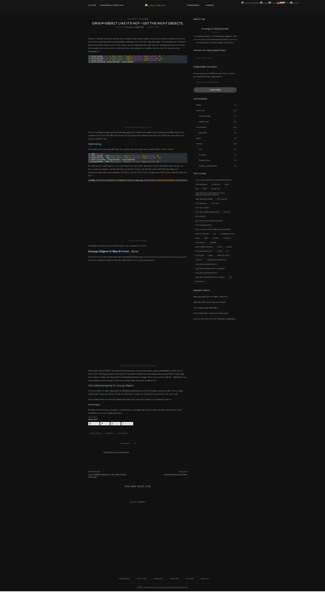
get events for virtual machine (208, 221)
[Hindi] (281, 3)
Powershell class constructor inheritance (211, 313)
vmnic (210, 255)
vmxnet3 (198, 260)
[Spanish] (294, 3)
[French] (273, 3)
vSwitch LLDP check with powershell (209, 302)
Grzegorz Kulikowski (134, 27)
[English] (264, 3)
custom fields (201, 184)
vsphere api (217, 121)
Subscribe (215, 90)
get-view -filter (202, 208)
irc (214, 234)
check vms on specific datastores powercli (213, 180)
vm (227, 251)
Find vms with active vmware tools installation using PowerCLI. (209, 194)
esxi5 (205, 189)
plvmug (216, 238)
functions (217, 132)
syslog (229, 247)
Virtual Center (217, 160)
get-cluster (222, 199)
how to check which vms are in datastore (212, 229)
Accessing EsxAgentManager (206, 308)
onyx (206, 238)
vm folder (199, 255)
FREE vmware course (203, 199)
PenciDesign (183, 587)
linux (197, 238)
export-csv (215, 189)
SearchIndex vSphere (204, 247)
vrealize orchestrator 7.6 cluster (210, 268)
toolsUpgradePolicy (204, 251)
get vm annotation (203, 225)
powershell (123, 433)
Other (216, 105)
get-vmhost (200, 216)
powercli (109, 433)
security (217, 155)
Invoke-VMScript (202, 234)
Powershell (193, 5)
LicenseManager (227, 234)
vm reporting (217, 116)
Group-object (95, 433)
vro (230, 277)
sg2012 (219, 247)
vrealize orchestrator (217, 166)
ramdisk (213, 242)
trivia (216, 138)
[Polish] (286, 3)
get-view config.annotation (207, 212)
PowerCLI (132, 19)
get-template (201, 203)
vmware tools (223, 255)
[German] (278, 3)
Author (92, 5)
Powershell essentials (112, 5)
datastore (215, 184)
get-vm (227, 212)
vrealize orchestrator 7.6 (206, 264)
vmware (210, 5)
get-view (215, 203)
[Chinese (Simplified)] (250, 3)
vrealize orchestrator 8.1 (206, 273)
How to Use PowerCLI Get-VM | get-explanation (214, 319)
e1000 (227, 184)
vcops (219, 251)
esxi (217, 149)
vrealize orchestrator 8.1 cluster (209, 277)
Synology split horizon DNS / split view (211, 297)
